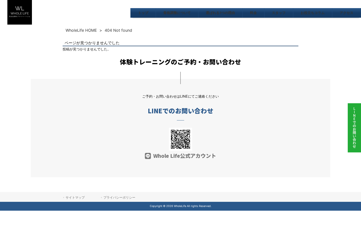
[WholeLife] (19, 23)
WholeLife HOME (81, 30)
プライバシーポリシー (119, 197)
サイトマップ (75, 197)
